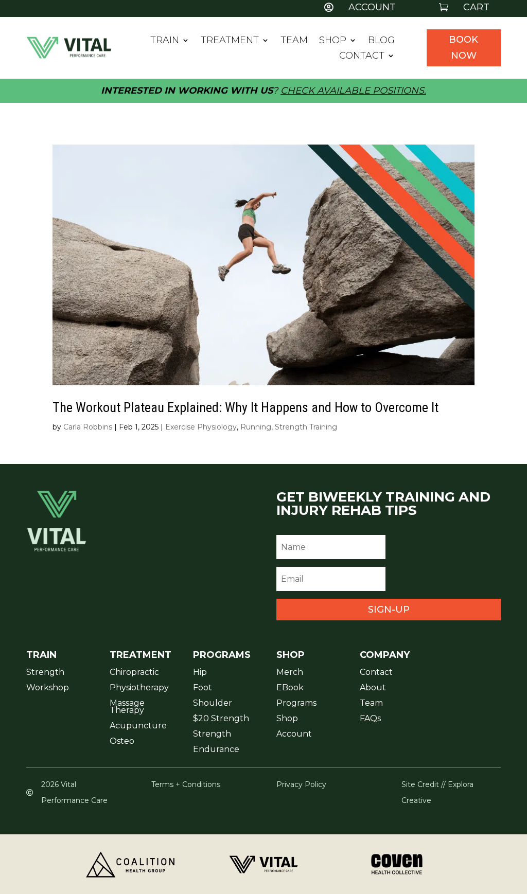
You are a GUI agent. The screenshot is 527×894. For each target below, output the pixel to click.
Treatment (230, 41)
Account (294, 734)
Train (164, 41)
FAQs (370, 719)
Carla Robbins (87, 427)
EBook (290, 688)
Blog (381, 41)
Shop (332, 41)
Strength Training (306, 427)
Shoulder (212, 704)
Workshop (47, 688)
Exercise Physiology (201, 427)
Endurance (216, 750)
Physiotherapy (139, 688)
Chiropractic (134, 673)
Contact (361, 56)
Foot (202, 688)
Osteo (122, 742)
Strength (45, 673)
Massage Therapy (127, 707)
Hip (200, 673)
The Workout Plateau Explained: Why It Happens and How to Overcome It (245, 407)
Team (294, 41)
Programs (296, 704)
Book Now (463, 47)
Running (255, 427)
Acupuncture (138, 726)
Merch (289, 673)
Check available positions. (353, 90)
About (373, 688)
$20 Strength (221, 719)
